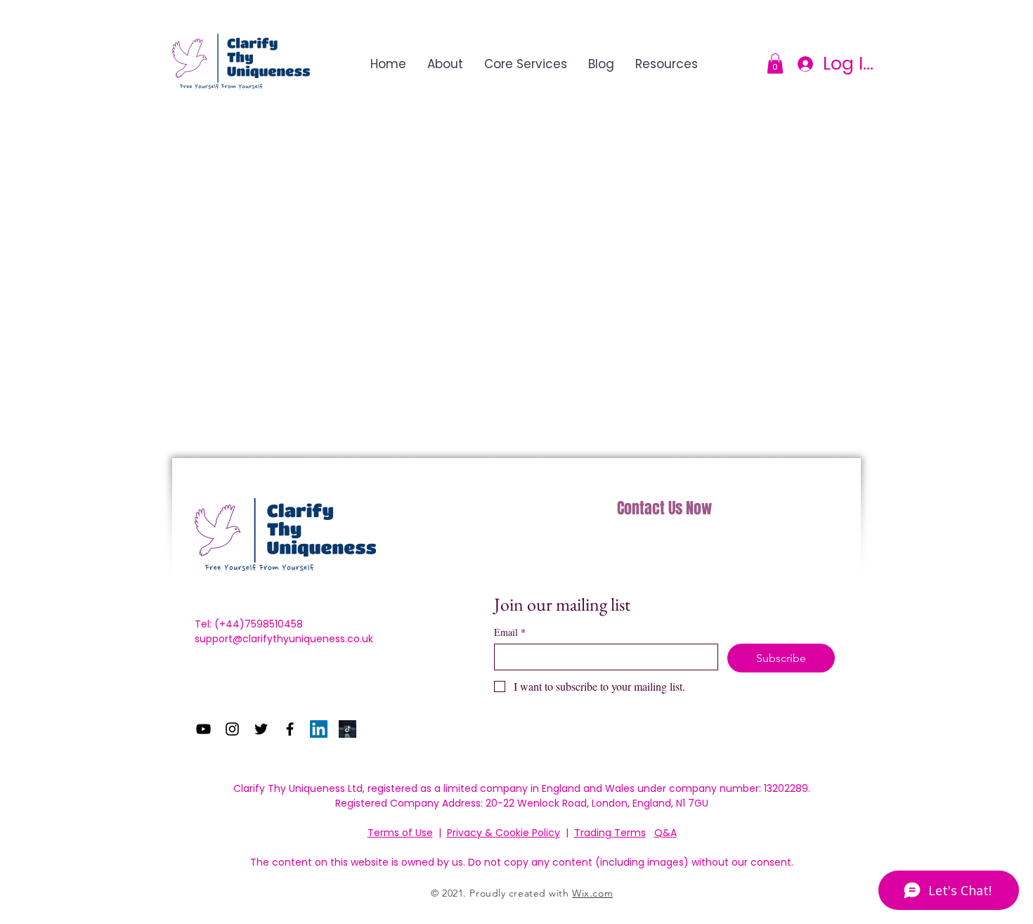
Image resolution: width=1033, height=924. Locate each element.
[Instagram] (232, 729)
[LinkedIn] (318, 729)
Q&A (665, 833)
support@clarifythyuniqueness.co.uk (284, 639)
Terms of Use (400, 833)
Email (510, 632)
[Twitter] (261, 729)
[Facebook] (290, 729)
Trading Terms (610, 833)
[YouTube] (203, 729)
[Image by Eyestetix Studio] (347, 729)
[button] (775, 63)
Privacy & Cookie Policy (503, 833)
